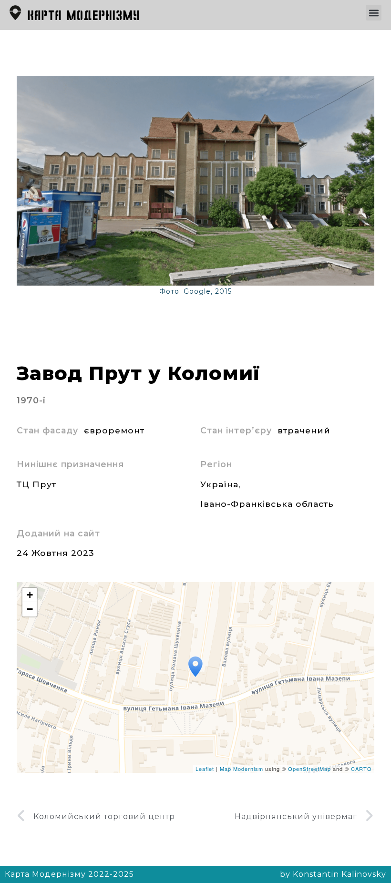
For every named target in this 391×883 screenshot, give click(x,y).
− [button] (30, 609)
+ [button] (30, 595)
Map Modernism (241, 768)
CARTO (361, 768)
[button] (373, 13)
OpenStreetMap (309, 768)
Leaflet (205, 768)
